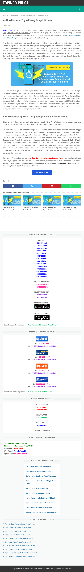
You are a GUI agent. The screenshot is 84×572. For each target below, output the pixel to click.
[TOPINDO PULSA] (17, 3)
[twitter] (32, 186)
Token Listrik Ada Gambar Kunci (38, 493)
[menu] (4, 9)
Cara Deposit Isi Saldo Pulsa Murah (39, 508)
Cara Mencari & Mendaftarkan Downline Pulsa (22, 553)
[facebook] (13, 186)
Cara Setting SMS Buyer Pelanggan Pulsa (20, 556)
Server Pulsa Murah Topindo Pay (35, 569)
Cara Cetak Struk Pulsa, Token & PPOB (19, 538)
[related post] (12, 200)
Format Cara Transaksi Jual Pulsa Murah (41, 512)
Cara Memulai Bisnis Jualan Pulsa (38, 471)
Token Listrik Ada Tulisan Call (37, 488)
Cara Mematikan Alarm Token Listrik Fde (41, 503)
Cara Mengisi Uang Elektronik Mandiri (9, 209)
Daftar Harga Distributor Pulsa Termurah (41, 476)
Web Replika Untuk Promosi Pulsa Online (20, 546)
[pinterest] (51, 186)
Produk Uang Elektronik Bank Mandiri (30, 209)
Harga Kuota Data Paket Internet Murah (40, 498)
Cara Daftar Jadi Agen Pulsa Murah (39, 466)
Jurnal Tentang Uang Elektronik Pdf (49, 209)
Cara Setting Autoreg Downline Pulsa (18, 549)
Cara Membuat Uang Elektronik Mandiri (69, 209)
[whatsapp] (71, 186)
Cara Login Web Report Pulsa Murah (18, 542)
